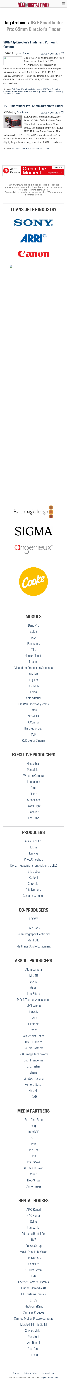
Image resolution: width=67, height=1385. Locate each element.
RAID (34, 1018)
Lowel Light (34, 806)
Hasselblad (33, 763)
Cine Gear (33, 1150)
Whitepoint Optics (33, 1036)
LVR (33, 1276)
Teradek (33, 662)
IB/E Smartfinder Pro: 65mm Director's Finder (30, 148)
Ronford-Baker (33, 1084)
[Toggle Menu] (62, 3)
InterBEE (33, 1132)
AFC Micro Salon (33, 1168)
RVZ (33, 1240)
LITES (33, 1300)
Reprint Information (49, 1377)
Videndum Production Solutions (33, 668)
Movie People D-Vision (33, 1252)
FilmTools (33, 1024)
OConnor (33, 722)
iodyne (33, 981)
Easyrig (33, 853)
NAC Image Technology (33, 1054)
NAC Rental (33, 1215)
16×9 (33, 1096)
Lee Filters (33, 993)
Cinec (33, 1174)
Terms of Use (48, 1373)
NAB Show (33, 1180)
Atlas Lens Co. (33, 841)
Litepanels (33, 782)
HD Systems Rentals (33, 1294)
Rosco (33, 1030)
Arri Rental (33, 1342)
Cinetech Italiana (33, 1078)
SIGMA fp (28, 92)
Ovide (33, 1221)
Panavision (33, 769)
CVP (33, 734)
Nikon (33, 794)
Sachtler (33, 812)
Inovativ (33, 1012)
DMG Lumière (33, 1042)
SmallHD (33, 716)
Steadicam (33, 800)
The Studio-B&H (34, 728)
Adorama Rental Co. (33, 1233)
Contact (16, 1373)
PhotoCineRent (33, 1306)
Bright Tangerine (33, 1060)
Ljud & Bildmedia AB (33, 1288)
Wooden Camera (33, 775)
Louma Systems (33, 1048)
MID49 (33, 975)
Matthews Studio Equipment (33, 946)
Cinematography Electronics (33, 934)
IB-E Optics (33, 871)
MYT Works (33, 1006)
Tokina (33, 847)
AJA (33, 637)
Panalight (33, 1336)
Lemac (33, 1355)
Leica (33, 692)
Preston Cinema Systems (33, 704)
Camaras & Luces (33, 895)
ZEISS (33, 631)
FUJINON (33, 686)
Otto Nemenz (33, 889)
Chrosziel (33, 883)
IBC (33, 1156)
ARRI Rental (33, 1209)
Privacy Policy (31, 1373)
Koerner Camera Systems (33, 1282)
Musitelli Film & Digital (33, 1324)
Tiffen (33, 710)
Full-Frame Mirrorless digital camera (27, 89)
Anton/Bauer (33, 698)
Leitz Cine (33, 674)
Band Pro (33, 625)
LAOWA (33, 919)
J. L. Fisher (33, 1066)
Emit (33, 788)
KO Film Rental (33, 1270)
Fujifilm (33, 680)
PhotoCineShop (33, 859)
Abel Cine (33, 818)
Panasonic (33, 643)
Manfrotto (33, 940)
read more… (14, 83)
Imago (33, 1126)
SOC (33, 1138)
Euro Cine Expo (33, 1120)
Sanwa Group (34, 1246)
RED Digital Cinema (33, 740)
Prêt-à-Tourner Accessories (33, 999)
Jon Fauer (23, 53)
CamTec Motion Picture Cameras (33, 1318)
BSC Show (33, 1162)
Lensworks (33, 1227)
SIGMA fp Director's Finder (44, 92)
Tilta (33, 649)
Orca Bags (33, 928)
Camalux (33, 1264)
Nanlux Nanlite (33, 655)
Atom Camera (33, 969)
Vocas (33, 987)
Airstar (33, 1144)
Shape (33, 1072)
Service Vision (33, 1330)
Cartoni (33, 877)
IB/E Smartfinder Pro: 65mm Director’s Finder (33, 106)
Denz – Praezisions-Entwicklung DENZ (33, 865)
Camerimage (33, 1186)
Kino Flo (33, 1090)
